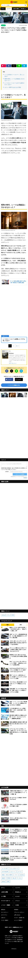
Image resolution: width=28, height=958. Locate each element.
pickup (3, 615)
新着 (13, 615)
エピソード (12, 871)
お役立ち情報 (16, 8)
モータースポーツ (5, 900)
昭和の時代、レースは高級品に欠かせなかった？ (14, 79)
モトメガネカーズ (14, 868)
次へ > (17, 345)
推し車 (14, 878)
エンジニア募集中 (18, 920)
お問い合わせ (17, 915)
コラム (8, 615)
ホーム (3, 8)
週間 (8, 624)
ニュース (9, 8)
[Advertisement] (14, 49)
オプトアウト (4, 915)
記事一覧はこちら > (13, 363)
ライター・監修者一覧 (19, 917)
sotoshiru (22, 874)
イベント (17, 900)
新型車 (3, 878)
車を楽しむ (23, 8)
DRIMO (9, 878)
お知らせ (3, 917)
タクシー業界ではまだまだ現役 (13, 87)
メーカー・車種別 (5, 905)
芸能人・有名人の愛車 (7, 874)
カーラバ (20, 871)
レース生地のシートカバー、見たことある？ (14, 75)
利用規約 (25, 477)
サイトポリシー (4, 912)
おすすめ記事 (5, 871)
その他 (17, 905)
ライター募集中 (4, 920)
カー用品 (3, 896)
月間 (21, 624)
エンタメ (17, 896)
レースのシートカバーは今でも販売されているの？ (14, 83)
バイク (15, 874)
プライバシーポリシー (19, 912)
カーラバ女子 (5, 868)
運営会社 (3, 909)
